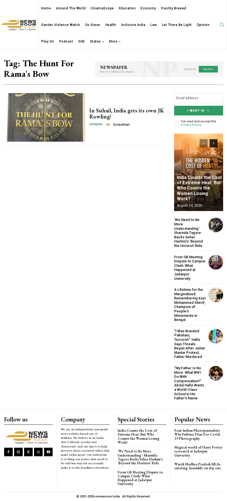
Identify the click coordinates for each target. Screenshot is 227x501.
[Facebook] (8, 452)
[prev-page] (204, 143)
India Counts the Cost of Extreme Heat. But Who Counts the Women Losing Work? (199, 188)
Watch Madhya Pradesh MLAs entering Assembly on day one (197, 466)
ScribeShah (121, 124)
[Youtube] (48, 452)
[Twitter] (28, 452)
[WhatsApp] (38, 452)
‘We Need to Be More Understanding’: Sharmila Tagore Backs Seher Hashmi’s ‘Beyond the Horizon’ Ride (188, 233)
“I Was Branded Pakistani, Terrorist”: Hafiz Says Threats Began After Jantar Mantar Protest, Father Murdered (189, 344)
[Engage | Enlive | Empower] (28, 437)
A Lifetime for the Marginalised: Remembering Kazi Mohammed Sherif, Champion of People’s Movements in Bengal (190, 305)
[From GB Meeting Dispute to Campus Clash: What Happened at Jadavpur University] (215, 262)
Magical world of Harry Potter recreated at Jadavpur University (198, 451)
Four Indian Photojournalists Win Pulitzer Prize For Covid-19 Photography (197, 434)
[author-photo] (108, 124)
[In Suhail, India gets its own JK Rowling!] (44, 117)
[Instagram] (18, 452)
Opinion (95, 124)
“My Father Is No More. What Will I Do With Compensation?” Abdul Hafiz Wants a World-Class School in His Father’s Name (189, 383)
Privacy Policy (191, 125)
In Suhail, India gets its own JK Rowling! (126, 113)
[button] (221, 24)
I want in (196, 110)
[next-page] (214, 143)
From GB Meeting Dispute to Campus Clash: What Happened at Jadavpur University (189, 268)
